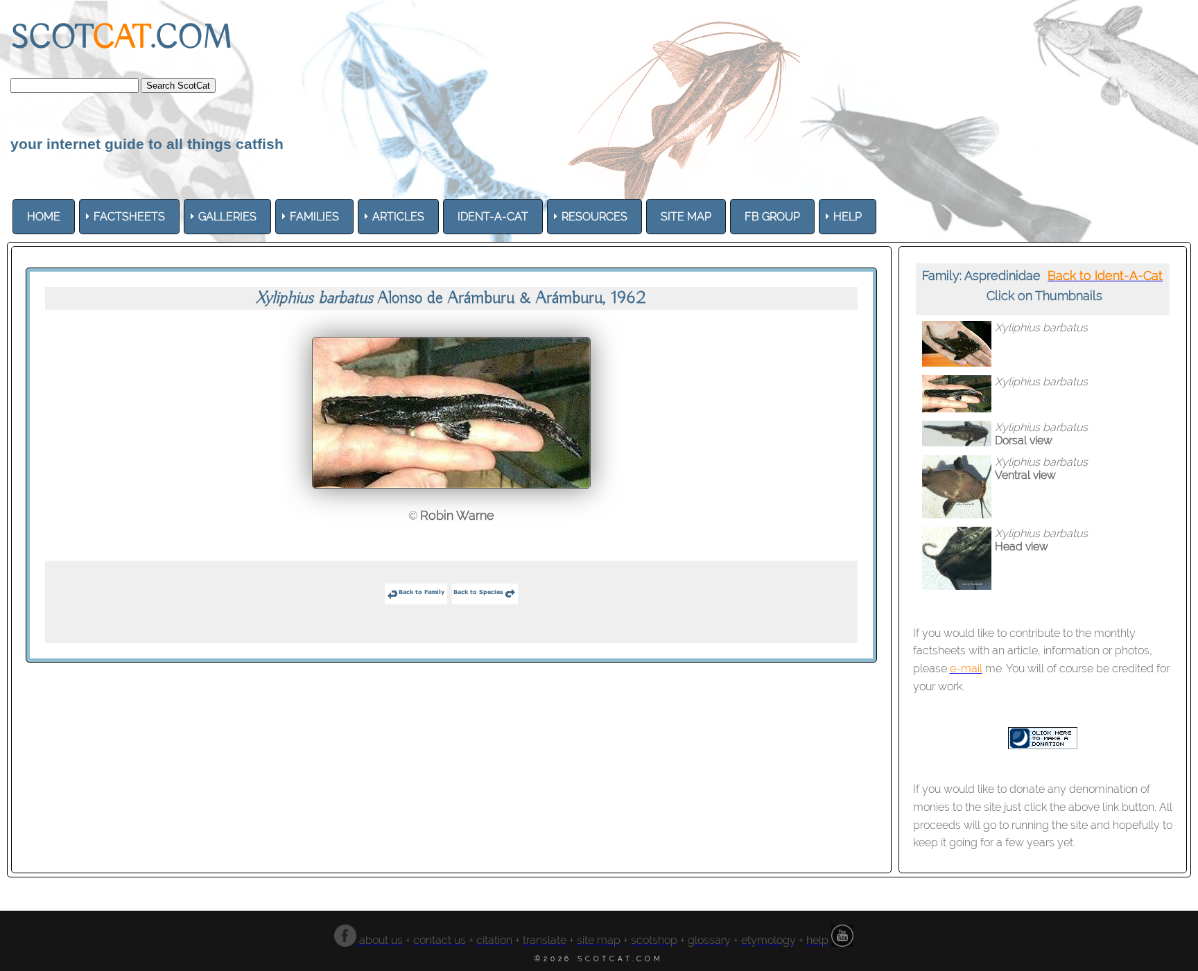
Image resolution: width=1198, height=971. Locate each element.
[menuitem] (43, 216)
